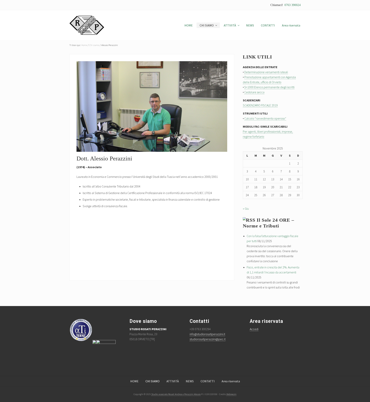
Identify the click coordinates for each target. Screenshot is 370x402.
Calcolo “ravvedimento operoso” (265, 118)
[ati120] (82, 343)
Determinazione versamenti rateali (266, 72)
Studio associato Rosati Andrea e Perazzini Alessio (176, 394)
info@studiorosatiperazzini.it (207, 334)
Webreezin (231, 394)
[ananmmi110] (106, 343)
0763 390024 (292, 5)
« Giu (246, 208)
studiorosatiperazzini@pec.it (207, 339)
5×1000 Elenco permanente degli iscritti (269, 87)
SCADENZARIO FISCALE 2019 (260, 105)
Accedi (254, 329)
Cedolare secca (254, 92)
